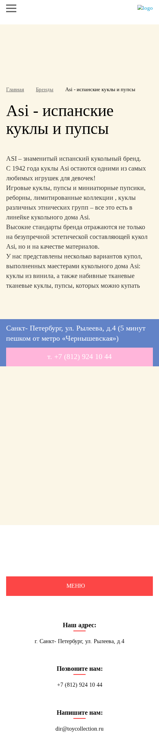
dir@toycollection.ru (79, 729)
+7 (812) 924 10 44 (79, 685)
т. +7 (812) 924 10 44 (79, 357)
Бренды (44, 89)
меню (75, 586)
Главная (15, 89)
